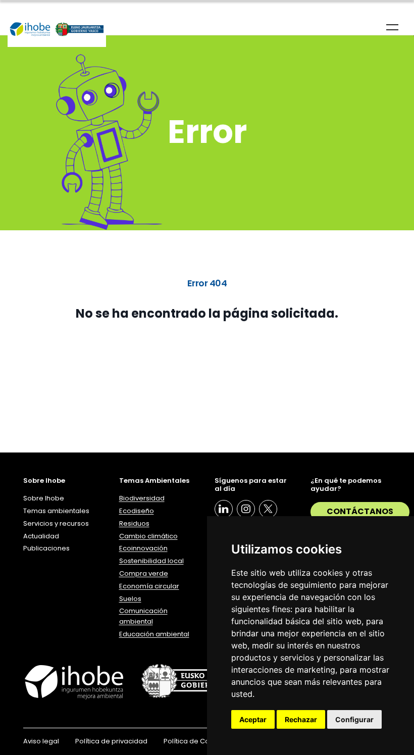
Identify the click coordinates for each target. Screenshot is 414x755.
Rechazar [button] (301, 719)
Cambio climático (148, 536)
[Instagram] (245, 509)
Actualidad (41, 536)
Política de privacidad (111, 741)
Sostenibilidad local (151, 561)
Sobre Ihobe (43, 498)
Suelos (130, 598)
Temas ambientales (56, 511)
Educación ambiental (154, 634)
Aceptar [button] (253, 719)
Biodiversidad (142, 498)
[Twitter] (268, 509)
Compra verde (143, 573)
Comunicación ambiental (143, 616)
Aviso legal (41, 741)
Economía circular (149, 586)
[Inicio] (57, 30)
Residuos (134, 523)
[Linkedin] (223, 509)
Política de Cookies (195, 741)
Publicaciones (46, 548)
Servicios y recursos (56, 523)
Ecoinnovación (143, 548)
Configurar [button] (354, 719)
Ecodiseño (136, 511)
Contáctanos (360, 511)
